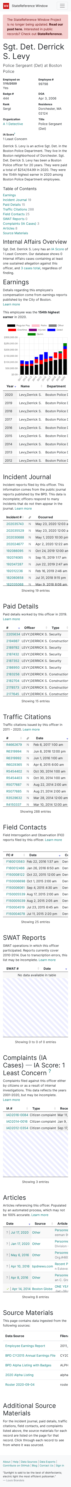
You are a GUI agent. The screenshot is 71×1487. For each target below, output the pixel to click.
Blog (34, 1465)
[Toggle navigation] (62, 6)
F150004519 (15, 907)
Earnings (9, 195)
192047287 (14, 564)
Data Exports (47, 1461)
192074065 (14, 557)
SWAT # (12, 968)
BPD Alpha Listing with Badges (28, 1365)
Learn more (11, 304)
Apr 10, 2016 (20, 1266)
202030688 (15, 537)
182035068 (14, 584)
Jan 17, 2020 (20, 1244)
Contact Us (46, 1465)
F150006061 (15, 888)
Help (16, 1461)
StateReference (49, 34)
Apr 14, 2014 (21, 1289)
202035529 (15, 531)
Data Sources (29, 1461)
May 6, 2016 (20, 1255)
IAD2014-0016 (17, 1121)
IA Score (57, 249)
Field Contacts (16, 214)
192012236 (14, 571)
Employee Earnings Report (25, 1346)
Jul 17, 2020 (20, 1232)
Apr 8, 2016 (19, 1277)
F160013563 (15, 861)
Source (40, 1223)
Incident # (13, 517)
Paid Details (14, 205)
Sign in (60, 1465)
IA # (9, 1108)
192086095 (14, 551)
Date (39, 738)
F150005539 (15, 894)
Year (10, 386)
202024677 (15, 544)
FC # (9, 855)
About (6, 1461)
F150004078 (15, 914)
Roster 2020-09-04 (20, 1385)
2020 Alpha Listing (19, 1375)
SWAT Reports (15, 219)
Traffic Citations (18, 209)
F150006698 (15, 881)
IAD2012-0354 (17, 1128)
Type (55, 628)
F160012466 (15, 868)
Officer (29, 628)
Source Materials (15, 233)
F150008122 (15, 875)
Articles (10, 228)
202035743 (15, 524)
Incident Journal (17, 200)
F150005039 (15, 901)
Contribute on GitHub (16, 1465)
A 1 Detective (13, 124)
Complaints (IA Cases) (21, 224)
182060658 (14, 578)
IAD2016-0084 (17, 1115)
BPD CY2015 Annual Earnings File (30, 1355)
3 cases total (30, 268)
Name (25, 386)
